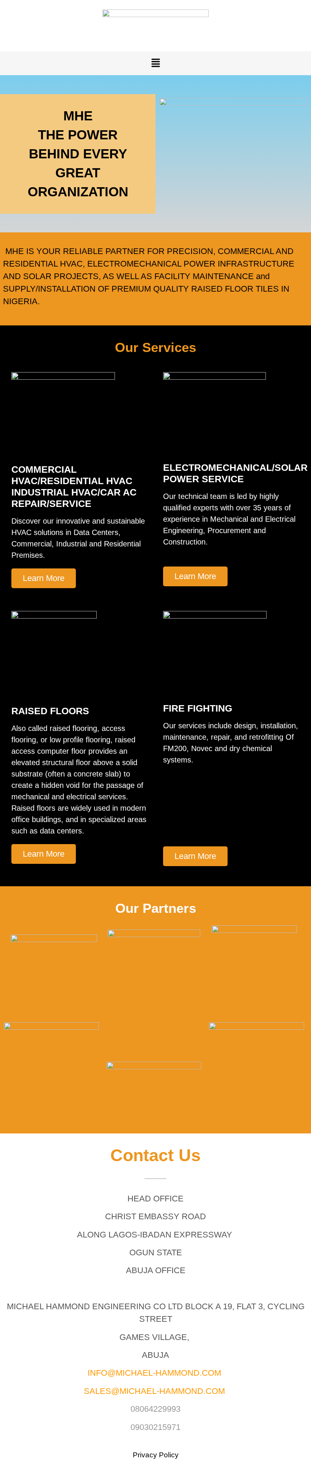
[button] (155, 63)
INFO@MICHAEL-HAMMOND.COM (154, 1373)
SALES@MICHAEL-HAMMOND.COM (154, 1391)
